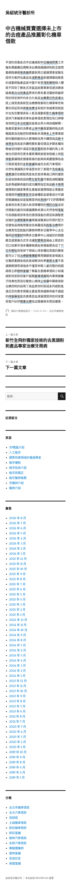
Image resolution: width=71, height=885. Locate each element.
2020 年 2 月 (17, 742)
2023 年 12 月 (18, 681)
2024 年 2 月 (17, 670)
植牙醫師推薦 (18, 478)
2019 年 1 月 (17, 777)
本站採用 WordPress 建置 (39, 878)
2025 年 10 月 (18, 569)
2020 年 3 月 (17, 737)
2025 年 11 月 (17, 564)
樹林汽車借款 (18, 838)
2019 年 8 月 (17, 762)
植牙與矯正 (16, 473)
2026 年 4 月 (17, 538)
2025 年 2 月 (17, 609)
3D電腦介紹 (16, 447)
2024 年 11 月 (18, 625)
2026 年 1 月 (17, 553)
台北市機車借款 (19, 807)
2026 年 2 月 (17, 548)
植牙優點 (15, 462)
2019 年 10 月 (18, 752)
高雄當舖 (15, 863)
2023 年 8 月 (17, 701)
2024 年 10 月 (18, 630)
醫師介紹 (15, 488)
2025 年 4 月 (17, 599)
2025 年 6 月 (17, 589)
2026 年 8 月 (17, 518)
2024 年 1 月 (17, 676)
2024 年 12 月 (18, 620)
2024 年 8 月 (17, 640)
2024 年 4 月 (17, 660)
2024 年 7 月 (17, 645)
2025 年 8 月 (17, 579)
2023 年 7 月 (17, 706)
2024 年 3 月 (17, 665)
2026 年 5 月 (17, 533)
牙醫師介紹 (16, 483)
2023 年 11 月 (17, 686)
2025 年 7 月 (17, 584)
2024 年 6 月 (17, 650)
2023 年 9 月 (17, 696)
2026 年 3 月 (17, 543)
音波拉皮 (15, 858)
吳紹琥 (13, 817)
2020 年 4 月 (17, 731)
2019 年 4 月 (17, 767)
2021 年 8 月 (17, 716)
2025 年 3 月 (17, 604)
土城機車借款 (18, 822)
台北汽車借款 (18, 812)
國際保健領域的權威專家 (25, 457)
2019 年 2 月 (17, 772)
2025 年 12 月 (18, 559)
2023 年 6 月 (17, 711)
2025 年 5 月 (17, 594)
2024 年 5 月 (17, 655)
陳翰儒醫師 (16, 848)
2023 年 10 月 (18, 691)
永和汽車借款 (18, 843)
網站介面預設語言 (20, 310)
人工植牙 (15, 452)
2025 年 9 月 (17, 574)
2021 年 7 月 (17, 721)
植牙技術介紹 (18, 467)
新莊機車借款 (18, 828)
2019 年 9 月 (17, 757)
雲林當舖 (15, 853)
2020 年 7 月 (17, 726)
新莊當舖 (15, 833)
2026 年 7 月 (17, 523)
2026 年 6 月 (17, 528)
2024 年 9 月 (17, 635)
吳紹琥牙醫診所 (20, 12)
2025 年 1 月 (17, 614)
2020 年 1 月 (17, 747)
